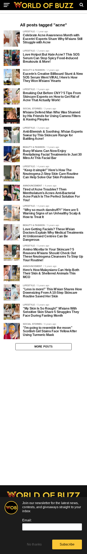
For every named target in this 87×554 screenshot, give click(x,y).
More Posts (43, 346)
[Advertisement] (43, 418)
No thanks (34, 544)
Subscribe (67, 544)
